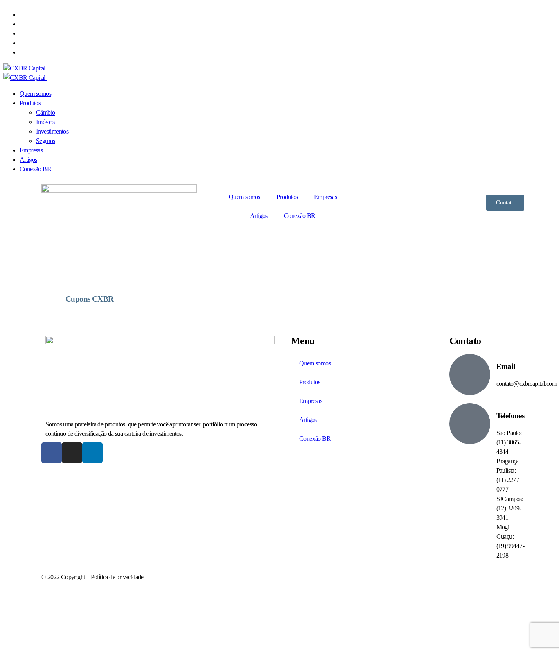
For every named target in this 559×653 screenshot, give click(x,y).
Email (505, 366)
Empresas (325, 196)
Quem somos (244, 196)
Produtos (287, 196)
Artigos (259, 215)
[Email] (469, 374)
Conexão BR (300, 215)
